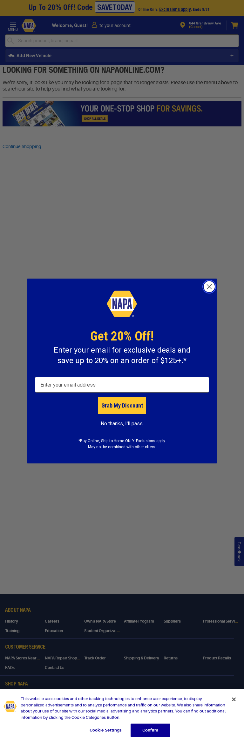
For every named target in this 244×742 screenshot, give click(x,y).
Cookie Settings (105, 730)
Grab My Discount (122, 405)
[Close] (234, 699)
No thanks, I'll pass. (122, 424)
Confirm (150, 730)
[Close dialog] (209, 286)
